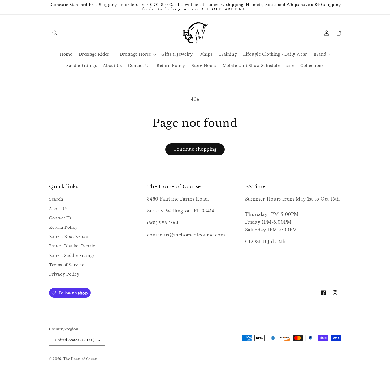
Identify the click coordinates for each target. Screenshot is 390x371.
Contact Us (60, 218)
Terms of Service (66, 264)
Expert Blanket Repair (72, 246)
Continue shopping (195, 149)
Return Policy (63, 227)
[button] (55, 33)
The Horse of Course (80, 359)
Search (56, 199)
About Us (58, 208)
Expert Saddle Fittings (71, 255)
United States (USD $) (74, 340)
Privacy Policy (64, 274)
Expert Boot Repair (69, 236)
